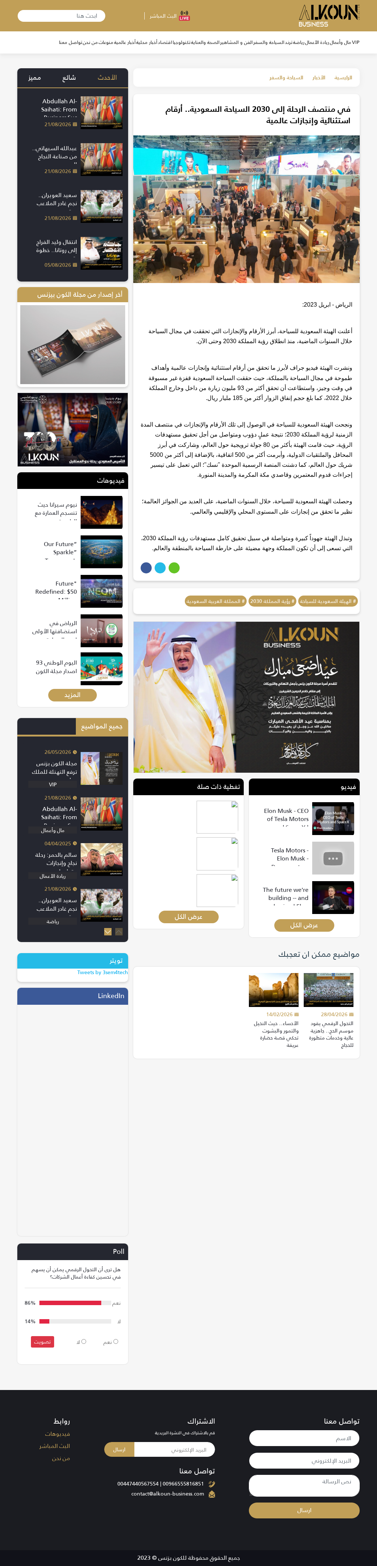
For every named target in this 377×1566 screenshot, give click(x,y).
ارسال (304, 1510)
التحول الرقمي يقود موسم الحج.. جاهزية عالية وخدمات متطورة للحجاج (331, 1034)
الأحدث (107, 77)
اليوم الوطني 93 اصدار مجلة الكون (56, 666)
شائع (69, 77)
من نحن (61, 1458)
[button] (108, 931)
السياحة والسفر (286, 77)
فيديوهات (57, 1434)
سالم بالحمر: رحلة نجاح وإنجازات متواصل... (56, 863)
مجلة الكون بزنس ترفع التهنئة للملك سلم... (54, 771)
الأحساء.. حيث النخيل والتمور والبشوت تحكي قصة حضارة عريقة (276, 1034)
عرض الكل (304, 925)
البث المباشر (54, 1446)
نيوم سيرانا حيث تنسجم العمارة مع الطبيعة (56, 513)
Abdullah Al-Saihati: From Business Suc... (57, 110)
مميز (34, 77)
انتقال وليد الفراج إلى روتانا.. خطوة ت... (56, 250)
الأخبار (319, 77)
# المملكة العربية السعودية (216, 601)
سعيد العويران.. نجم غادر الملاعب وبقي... (57, 203)
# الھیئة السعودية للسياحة (328, 601)
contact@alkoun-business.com (167, 1494)
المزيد (72, 695)
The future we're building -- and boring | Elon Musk (286, 902)
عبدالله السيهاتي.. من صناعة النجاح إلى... (54, 156)
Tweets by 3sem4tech (102, 972)
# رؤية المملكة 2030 (272, 601)
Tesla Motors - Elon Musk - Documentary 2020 (290, 863)
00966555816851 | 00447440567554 (160, 1484)
